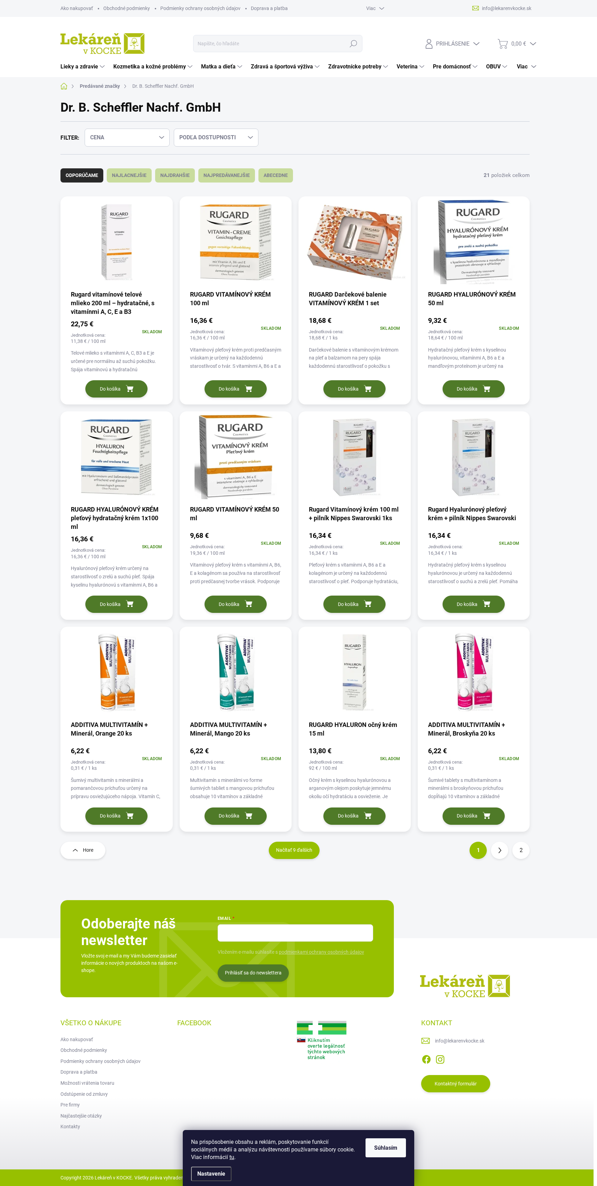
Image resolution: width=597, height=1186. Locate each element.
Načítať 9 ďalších (294, 850)
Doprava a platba (269, 8)
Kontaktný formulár (456, 1083)
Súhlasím (385, 1148)
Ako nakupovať (76, 8)
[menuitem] (83, 66)
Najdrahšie (175, 175)
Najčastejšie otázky (81, 1116)
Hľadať (353, 43)
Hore (88, 850)
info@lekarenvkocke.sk (459, 1041)
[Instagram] (440, 1058)
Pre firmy (70, 1105)
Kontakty (70, 1126)
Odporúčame (82, 175)
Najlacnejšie (129, 175)
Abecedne (276, 175)
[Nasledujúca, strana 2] (499, 850)
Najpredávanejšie (226, 175)
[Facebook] (426, 1058)
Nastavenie (211, 1173)
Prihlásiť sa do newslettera (253, 972)
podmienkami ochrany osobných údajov (321, 952)
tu (231, 1157)
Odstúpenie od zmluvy (84, 1094)
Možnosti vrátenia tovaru (87, 1083)
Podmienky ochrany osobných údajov (200, 8)
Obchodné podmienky (126, 8)
